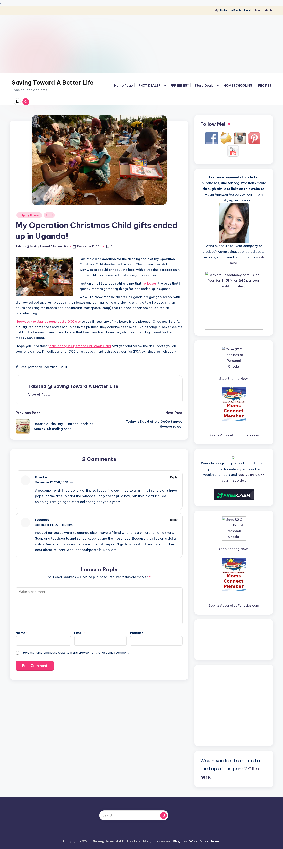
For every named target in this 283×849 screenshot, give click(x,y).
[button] (39, 394)
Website (137, 633)
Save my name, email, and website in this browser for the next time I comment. (76, 652)
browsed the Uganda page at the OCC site (49, 321)
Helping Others (29, 215)
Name (22, 633)
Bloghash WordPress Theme (196, 841)
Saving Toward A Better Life (53, 82)
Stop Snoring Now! (234, 378)
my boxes (149, 283)
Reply (174, 477)
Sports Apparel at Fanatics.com (234, 435)
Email (80, 633)
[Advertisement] (141, 44)
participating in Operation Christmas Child (79, 346)
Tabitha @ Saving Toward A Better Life (73, 386)
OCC (49, 215)
